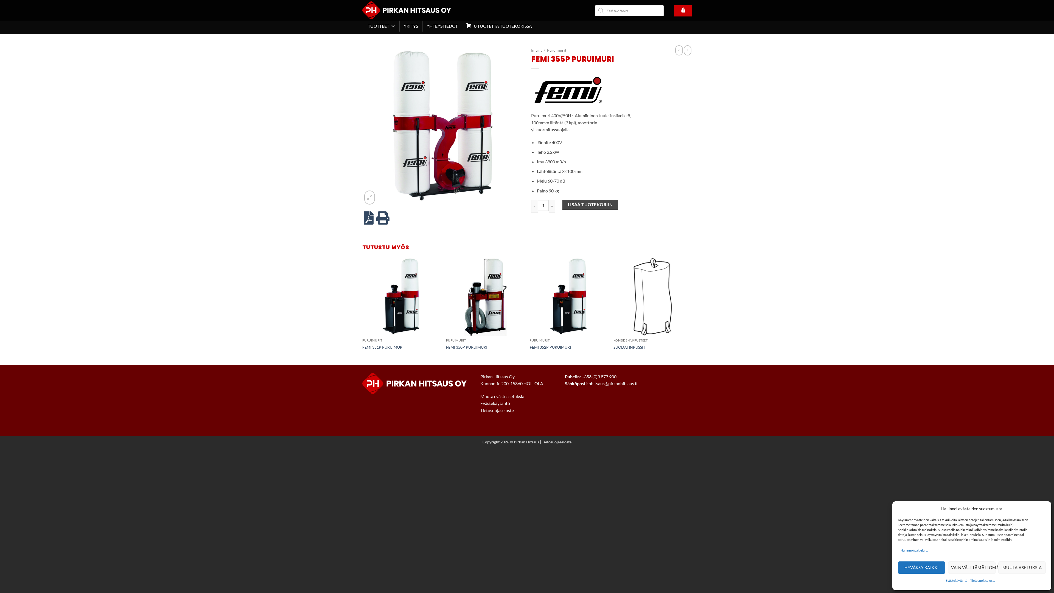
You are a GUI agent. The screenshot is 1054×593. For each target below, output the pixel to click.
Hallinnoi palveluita (914, 550)
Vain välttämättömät (973, 567)
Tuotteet (378, 26)
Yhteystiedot (442, 26)
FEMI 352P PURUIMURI (550, 347)
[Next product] (679, 50)
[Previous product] (687, 50)
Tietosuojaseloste (982, 580)
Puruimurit (556, 50)
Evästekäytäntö (957, 580)
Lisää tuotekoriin (590, 204)
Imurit (536, 50)
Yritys (411, 26)
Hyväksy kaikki (921, 567)
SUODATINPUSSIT (629, 347)
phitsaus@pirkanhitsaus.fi (612, 383)
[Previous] (362, 310)
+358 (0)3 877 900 (599, 376)
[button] (369, 197)
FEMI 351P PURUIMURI (382, 347)
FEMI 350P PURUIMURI (466, 347)
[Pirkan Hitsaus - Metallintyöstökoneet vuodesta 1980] (414, 10)
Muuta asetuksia (1022, 567)
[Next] (691, 310)
